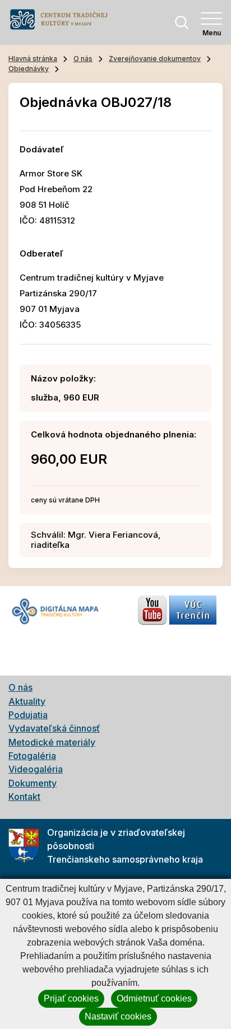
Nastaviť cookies (118, 1016)
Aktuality (26, 701)
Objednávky (28, 68)
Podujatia (28, 714)
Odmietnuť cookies (154, 998)
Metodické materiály (51, 742)
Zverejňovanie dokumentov (155, 58)
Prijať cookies (71, 998)
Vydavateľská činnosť (54, 728)
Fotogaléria (32, 755)
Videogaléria (35, 769)
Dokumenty (32, 783)
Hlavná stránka (32, 58)
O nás (83, 58)
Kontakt (24, 796)
